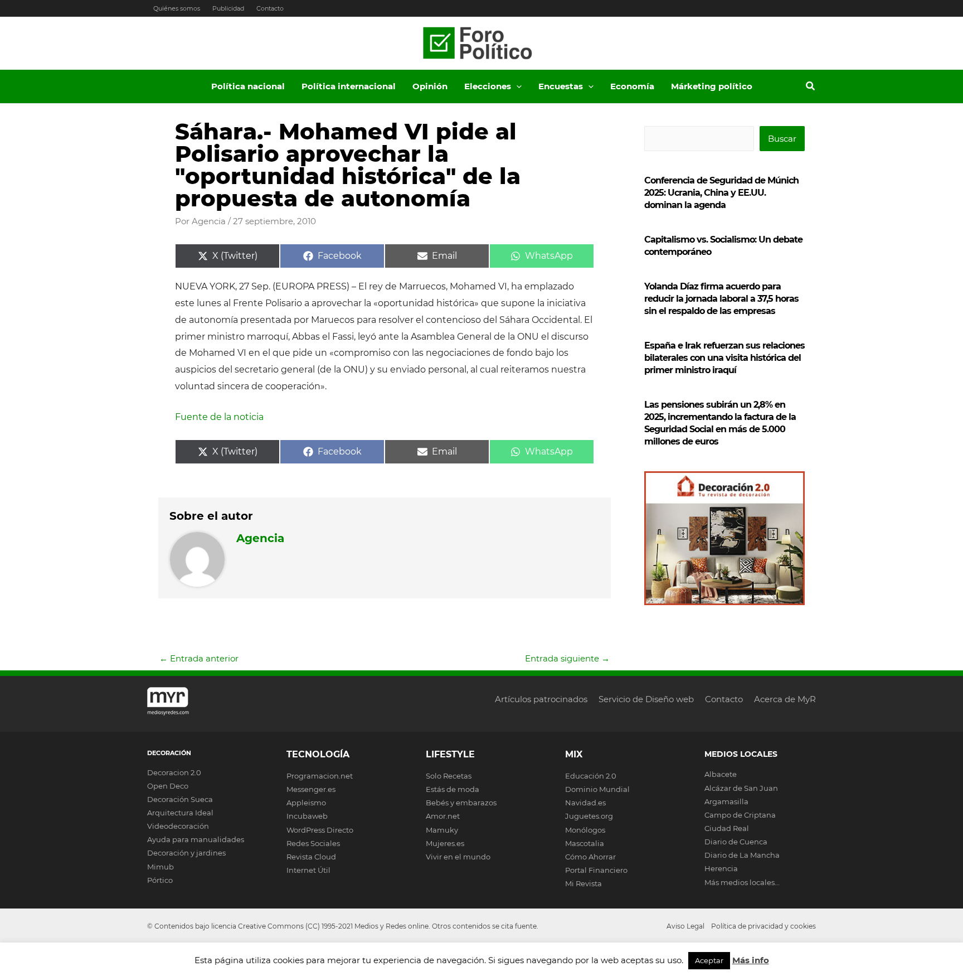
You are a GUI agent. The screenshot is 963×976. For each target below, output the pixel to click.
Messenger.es (310, 789)
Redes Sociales (313, 843)
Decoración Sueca (180, 799)
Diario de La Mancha (742, 855)
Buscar (782, 138)
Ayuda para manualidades (195, 839)
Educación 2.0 (590, 775)
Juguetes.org (589, 815)
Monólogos (585, 829)
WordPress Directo (319, 829)
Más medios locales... (742, 882)
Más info (750, 960)
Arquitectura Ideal (180, 812)
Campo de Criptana (740, 814)
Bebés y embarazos (461, 802)
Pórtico (160, 880)
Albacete (720, 774)
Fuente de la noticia (219, 417)
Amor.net (443, 815)
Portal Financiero (596, 870)
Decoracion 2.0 (174, 772)
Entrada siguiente (567, 658)
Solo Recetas (448, 775)
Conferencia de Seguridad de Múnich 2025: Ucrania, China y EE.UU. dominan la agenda (721, 192)
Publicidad (228, 8)
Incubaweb (307, 815)
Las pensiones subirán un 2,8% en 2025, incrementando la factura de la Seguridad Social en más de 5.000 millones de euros (720, 423)
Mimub (160, 866)
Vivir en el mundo (458, 856)
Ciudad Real (726, 828)
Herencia (721, 868)
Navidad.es (585, 802)
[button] (516, 86)
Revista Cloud (311, 856)
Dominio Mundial (597, 789)
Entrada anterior (199, 658)
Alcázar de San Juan (741, 788)
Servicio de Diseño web (646, 699)
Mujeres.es (445, 843)
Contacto (270, 8)
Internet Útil (308, 870)
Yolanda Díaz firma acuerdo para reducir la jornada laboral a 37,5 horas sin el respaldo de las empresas (721, 298)
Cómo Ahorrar (590, 856)
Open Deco (167, 785)
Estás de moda (452, 789)
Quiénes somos (176, 8)
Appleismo (306, 802)
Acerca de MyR (785, 699)
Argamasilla (726, 801)
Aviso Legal (685, 926)
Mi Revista (583, 883)
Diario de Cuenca (735, 841)
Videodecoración (178, 826)
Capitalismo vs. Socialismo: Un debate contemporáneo (723, 245)
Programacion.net (319, 775)
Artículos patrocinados (541, 699)
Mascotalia (584, 843)
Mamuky (442, 829)
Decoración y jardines (186, 852)
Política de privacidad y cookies (763, 926)
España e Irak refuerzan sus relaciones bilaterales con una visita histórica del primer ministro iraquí (724, 357)
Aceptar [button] (709, 960)
